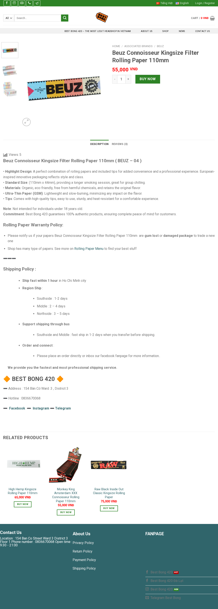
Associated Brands (138, 46)
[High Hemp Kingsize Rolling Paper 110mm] (22, 465)
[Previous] (28, 84)
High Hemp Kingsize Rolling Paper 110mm (22, 491)
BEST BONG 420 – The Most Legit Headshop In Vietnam (98, 31)
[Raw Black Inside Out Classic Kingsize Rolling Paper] (108, 465)
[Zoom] (26, 122)
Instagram (41, 408)
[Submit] (64, 18)
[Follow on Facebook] (6, 3)
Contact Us (202, 31)
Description (99, 144)
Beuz (160, 46)
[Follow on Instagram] (14, 3)
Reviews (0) (120, 144)
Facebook (17, 408)
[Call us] (29, 3)
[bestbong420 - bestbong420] (109, 17)
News (182, 31)
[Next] (99, 84)
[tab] (99, 144)
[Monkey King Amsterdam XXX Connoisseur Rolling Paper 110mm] (65, 465)
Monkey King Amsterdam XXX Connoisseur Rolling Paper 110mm (65, 495)
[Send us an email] (22, 3)
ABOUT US (146, 31)
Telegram (63, 408)
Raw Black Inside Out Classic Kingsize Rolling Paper (109, 493)
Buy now (148, 79)
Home (116, 46)
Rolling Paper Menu (88, 249)
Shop (165, 31)
